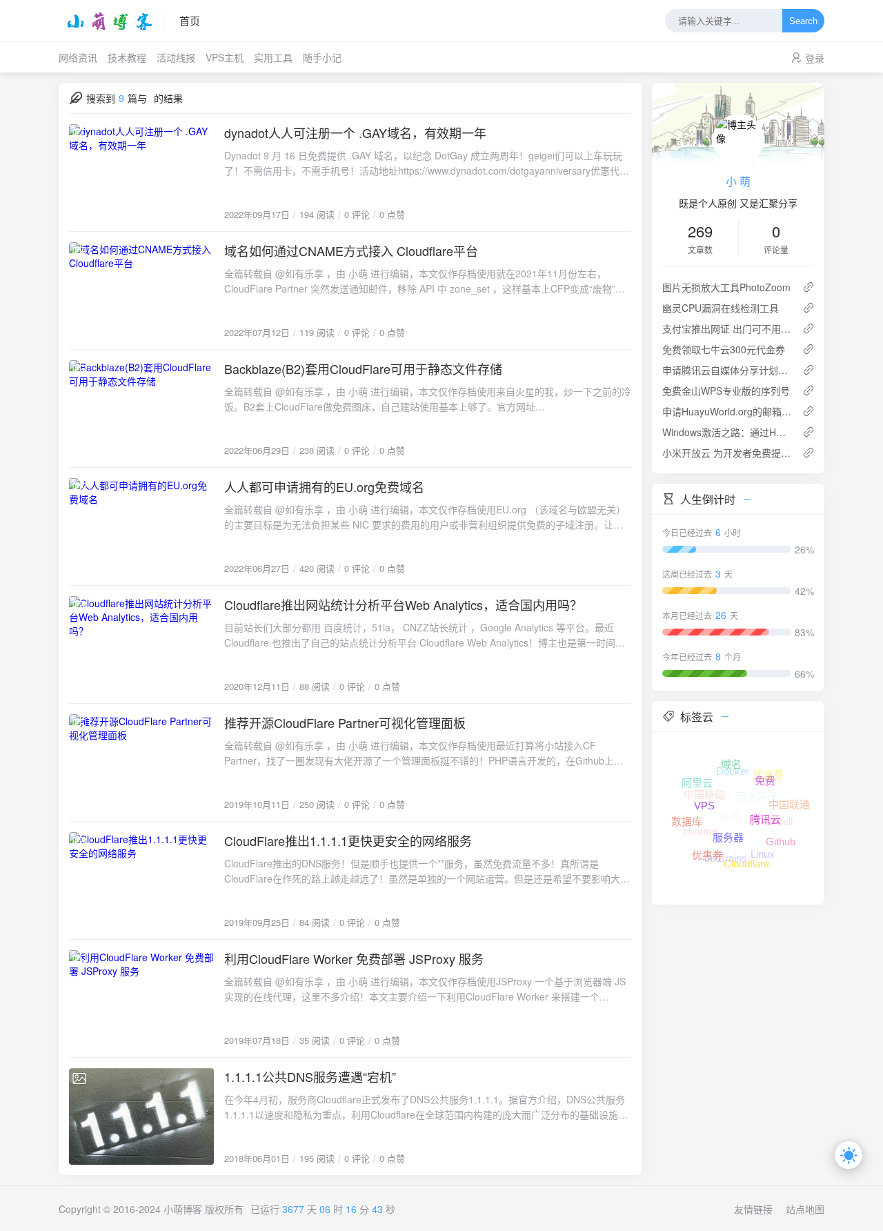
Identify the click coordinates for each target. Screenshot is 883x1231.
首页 (189, 20)
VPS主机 (225, 57)
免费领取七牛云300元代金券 (723, 349)
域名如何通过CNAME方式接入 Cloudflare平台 (351, 250)
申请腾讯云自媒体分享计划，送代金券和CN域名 (726, 370)
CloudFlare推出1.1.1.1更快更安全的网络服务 (348, 840)
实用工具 (273, 57)
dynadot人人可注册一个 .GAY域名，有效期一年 (355, 132)
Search (803, 21)
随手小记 (322, 57)
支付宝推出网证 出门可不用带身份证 (726, 328)
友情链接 (753, 1209)
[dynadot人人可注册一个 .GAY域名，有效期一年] (141, 172)
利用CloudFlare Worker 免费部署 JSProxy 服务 (354, 958)
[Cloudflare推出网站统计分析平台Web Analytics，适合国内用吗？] (141, 644)
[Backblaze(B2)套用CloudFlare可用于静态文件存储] (141, 408)
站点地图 (805, 1209)
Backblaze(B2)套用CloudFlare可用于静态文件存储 (363, 368)
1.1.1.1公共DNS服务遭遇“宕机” (310, 1076)
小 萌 (738, 181)
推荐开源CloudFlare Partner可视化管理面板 (345, 722)
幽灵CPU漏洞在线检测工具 (720, 308)
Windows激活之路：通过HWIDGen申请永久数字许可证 (726, 432)
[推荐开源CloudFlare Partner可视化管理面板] (141, 762)
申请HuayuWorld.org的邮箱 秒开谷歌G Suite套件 (726, 411)
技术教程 (127, 57)
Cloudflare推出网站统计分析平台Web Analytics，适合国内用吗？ (403, 604)
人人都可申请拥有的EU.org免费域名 (324, 486)
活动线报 (176, 57)
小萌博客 (182, 1209)
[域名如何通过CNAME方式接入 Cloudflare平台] (141, 290)
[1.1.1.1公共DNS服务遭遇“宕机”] (141, 1116)
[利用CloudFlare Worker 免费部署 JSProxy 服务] (141, 998)
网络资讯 (78, 57)
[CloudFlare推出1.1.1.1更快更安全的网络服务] (141, 880)
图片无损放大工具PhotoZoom (726, 287)
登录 (814, 58)
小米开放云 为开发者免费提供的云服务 (726, 453)
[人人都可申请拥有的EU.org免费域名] (141, 526)
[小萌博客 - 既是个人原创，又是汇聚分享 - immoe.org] (111, 20)
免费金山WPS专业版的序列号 (726, 390)
